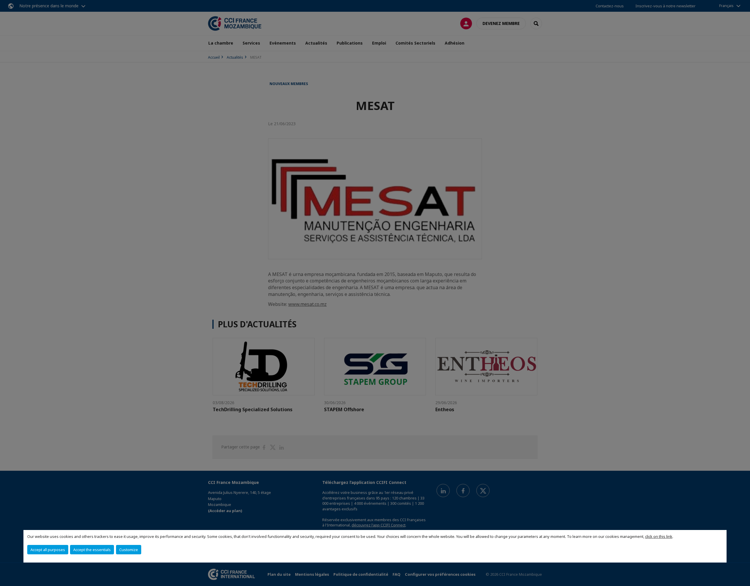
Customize (128, 549)
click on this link (658, 536)
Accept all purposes (47, 549)
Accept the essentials (92, 549)
